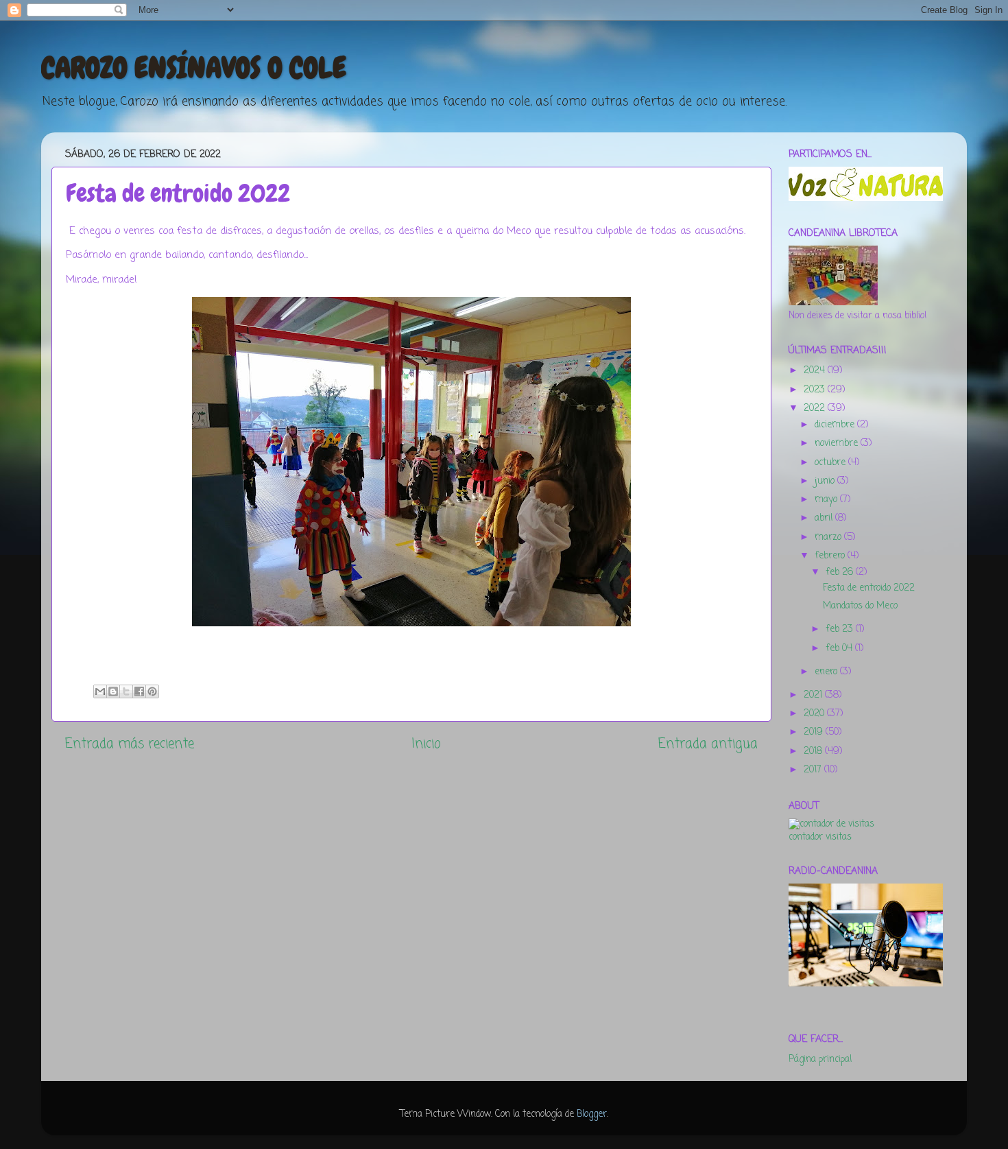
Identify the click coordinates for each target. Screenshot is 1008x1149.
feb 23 (841, 629)
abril (825, 518)
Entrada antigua (708, 744)
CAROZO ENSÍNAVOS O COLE (193, 67)
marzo (829, 537)
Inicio (426, 744)
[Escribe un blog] (113, 691)
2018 (814, 751)
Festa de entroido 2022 (869, 588)
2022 (816, 408)
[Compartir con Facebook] (139, 691)
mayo (827, 500)
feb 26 (841, 572)
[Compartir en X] (126, 691)
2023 (816, 390)
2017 (814, 770)
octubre (831, 462)
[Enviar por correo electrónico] (100, 691)
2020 (815, 714)
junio (826, 481)
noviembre (838, 443)
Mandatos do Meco (860, 606)
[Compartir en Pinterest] (152, 691)
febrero (831, 556)
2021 (814, 695)
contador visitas (820, 837)
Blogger (592, 1114)
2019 (815, 732)
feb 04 (840, 648)
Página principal (820, 1059)
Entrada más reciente (129, 744)
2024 (816, 371)
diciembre (836, 425)
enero (827, 672)
